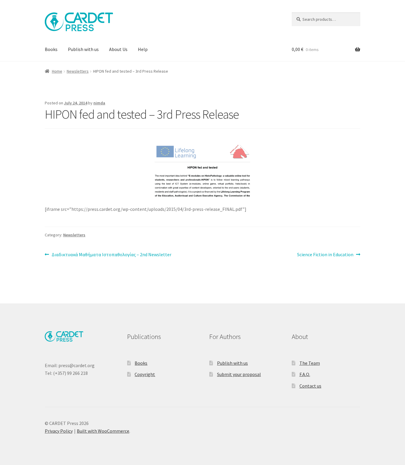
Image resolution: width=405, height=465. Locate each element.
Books (51, 49)
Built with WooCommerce (103, 431)
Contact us (310, 386)
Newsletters (78, 71)
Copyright (145, 374)
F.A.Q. (304, 374)
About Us (118, 49)
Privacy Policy (59, 431)
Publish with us (83, 49)
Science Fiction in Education (325, 255)
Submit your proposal (239, 374)
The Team (309, 363)
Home (57, 71)
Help (143, 49)
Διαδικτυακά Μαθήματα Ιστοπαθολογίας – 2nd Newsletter (111, 255)
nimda (99, 103)
